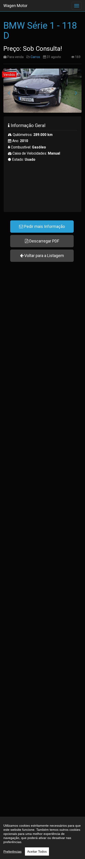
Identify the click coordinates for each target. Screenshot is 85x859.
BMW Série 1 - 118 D (40, 30)
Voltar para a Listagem (43, 255)
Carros (35, 57)
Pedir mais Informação (44, 226)
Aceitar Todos (37, 851)
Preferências (12, 851)
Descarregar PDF (43, 241)
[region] (42, 838)
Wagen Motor (15, 5)
